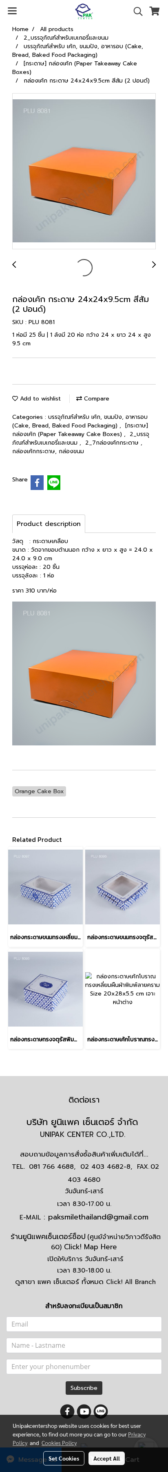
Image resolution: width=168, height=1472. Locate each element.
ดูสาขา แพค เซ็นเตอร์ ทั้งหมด (85, 1281)
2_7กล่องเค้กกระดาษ (113, 442)
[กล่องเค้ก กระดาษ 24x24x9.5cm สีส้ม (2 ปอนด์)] (84, 172)
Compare (95, 398)
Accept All (106, 1458)
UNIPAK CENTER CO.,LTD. (84, 1134)
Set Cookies (64, 1458)
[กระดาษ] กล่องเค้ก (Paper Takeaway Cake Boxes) (80, 429)
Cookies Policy (59, 1442)
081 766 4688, (52, 1167)
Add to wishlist (39, 398)
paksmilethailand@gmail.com (98, 1217)
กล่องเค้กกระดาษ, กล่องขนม (48, 451)
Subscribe (84, 1388)
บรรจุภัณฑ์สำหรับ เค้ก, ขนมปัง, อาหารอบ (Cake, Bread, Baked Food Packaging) (80, 421)
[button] (135, 11)
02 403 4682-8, (106, 1167)
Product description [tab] (49, 524)
